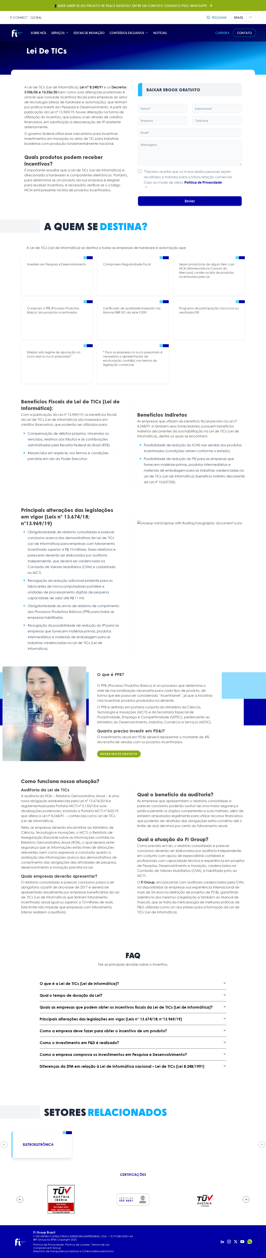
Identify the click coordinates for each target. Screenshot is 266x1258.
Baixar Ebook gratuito (118, 754)
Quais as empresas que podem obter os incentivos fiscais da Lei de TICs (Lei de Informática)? (126, 1007)
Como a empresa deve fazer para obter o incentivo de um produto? (103, 1030)
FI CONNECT (19, 17)
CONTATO (244, 33)
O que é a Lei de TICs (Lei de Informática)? (79, 983)
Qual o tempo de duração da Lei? (71, 995)
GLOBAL (36, 17)
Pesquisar (219, 17)
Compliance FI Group (47, 1248)
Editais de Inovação (89, 33)
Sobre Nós (38, 33)
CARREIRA (222, 33)
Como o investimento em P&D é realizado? (79, 1042)
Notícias (160, 33)
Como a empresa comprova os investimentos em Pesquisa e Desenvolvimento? (113, 1054)
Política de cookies (77, 1244)
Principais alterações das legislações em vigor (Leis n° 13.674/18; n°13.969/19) (111, 1019)
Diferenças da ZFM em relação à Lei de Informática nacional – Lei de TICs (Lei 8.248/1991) (122, 1066)
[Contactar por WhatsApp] (250, 1242)
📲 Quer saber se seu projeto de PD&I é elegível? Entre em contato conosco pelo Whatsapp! (130, 6)
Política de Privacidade (203, 182)
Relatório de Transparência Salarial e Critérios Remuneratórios (73, 1251)
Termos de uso (100, 1244)
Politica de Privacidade (48, 1244)
